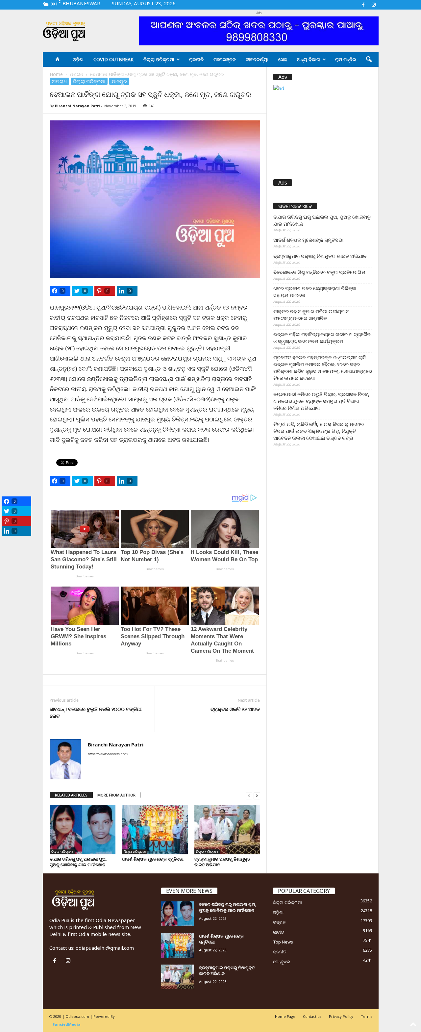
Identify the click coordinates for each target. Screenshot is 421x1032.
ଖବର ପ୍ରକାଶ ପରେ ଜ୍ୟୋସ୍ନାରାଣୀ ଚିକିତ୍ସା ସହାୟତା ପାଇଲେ (314, 291)
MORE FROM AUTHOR (116, 795)
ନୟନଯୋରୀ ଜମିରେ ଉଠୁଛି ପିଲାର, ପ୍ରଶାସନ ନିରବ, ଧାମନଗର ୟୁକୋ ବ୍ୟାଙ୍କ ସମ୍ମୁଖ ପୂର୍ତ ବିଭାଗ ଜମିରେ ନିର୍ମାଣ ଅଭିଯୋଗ (321, 401)
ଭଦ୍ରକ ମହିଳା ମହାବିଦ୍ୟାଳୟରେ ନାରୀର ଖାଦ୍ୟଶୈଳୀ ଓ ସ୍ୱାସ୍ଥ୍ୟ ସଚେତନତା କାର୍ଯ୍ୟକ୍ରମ (322, 337)
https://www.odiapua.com (108, 754)
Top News (283, 942)
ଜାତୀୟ (279, 932)
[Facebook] (363, 5)
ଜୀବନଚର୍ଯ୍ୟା (257, 59)
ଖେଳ (282, 59)
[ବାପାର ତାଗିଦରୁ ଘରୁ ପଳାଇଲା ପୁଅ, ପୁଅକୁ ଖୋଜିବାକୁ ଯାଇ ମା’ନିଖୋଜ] (82, 829)
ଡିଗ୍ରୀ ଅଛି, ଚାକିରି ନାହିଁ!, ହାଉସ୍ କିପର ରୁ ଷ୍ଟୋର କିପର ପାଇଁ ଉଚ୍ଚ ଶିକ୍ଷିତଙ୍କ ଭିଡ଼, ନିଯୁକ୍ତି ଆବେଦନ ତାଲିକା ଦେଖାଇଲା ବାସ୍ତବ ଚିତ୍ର (318, 431)
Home (56, 74)
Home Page (285, 1016)
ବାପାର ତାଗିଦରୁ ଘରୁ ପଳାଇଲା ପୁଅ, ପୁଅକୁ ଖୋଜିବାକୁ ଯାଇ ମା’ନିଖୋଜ (78, 862)
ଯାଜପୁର (119, 81)
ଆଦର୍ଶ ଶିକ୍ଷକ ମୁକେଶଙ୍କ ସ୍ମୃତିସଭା (153, 859)
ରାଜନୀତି (196, 59)
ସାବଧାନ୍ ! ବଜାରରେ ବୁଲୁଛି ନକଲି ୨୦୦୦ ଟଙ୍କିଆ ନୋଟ (96, 712)
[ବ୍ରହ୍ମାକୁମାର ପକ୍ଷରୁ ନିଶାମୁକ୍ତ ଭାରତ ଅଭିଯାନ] (227, 829)
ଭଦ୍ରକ (279, 922)
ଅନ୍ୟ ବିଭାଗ (308, 59)
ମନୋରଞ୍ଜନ (224, 59)
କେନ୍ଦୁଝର (281, 962)
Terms (366, 1016)
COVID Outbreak (113, 59)
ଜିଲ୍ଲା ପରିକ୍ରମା (158, 59)
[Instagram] (374, 5)
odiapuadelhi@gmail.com (105, 947)
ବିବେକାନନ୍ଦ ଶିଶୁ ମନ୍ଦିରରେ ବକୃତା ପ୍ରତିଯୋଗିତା (319, 272)
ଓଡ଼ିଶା (78, 59)
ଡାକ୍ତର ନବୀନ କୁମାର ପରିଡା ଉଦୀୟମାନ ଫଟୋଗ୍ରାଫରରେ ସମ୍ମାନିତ (311, 314)
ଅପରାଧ (76, 74)
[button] (368, 59)
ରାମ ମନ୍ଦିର (345, 59)
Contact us (312, 1016)
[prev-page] (249, 795)
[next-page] (257, 795)
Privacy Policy (341, 1016)
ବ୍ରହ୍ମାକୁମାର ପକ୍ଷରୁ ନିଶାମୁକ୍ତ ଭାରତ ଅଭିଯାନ (222, 862)
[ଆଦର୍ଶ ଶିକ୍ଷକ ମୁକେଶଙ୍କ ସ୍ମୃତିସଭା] (155, 829)
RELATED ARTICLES (71, 795)
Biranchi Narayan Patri (77, 105)
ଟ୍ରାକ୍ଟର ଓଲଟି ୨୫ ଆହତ (235, 709)
